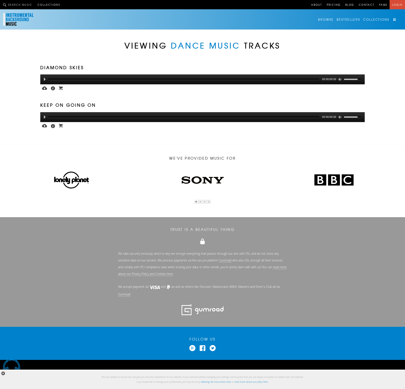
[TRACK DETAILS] (53, 88)
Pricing (334, 5)
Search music (20, 5)
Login (397, 5)
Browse (326, 19)
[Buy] (61, 87)
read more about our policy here (251, 381)
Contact (366, 5)
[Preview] (44, 87)
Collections (49, 5)
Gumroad (225, 260)
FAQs (383, 5)
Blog (349, 5)
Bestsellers (348, 19)
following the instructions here (216, 381)
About (316, 5)
